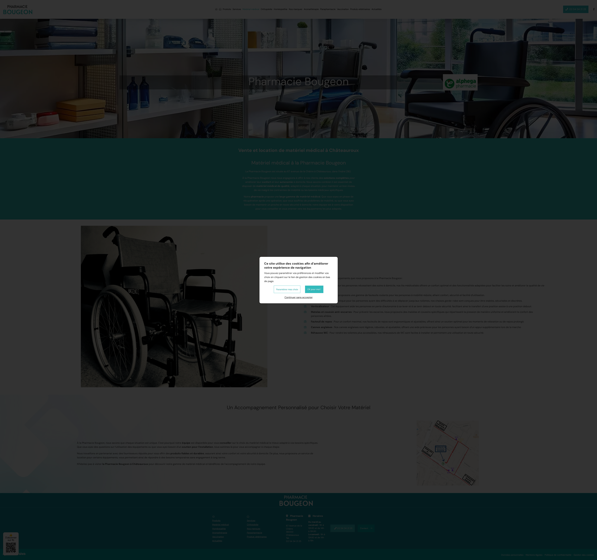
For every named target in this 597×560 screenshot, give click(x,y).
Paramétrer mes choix (287, 289)
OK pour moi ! (314, 289)
